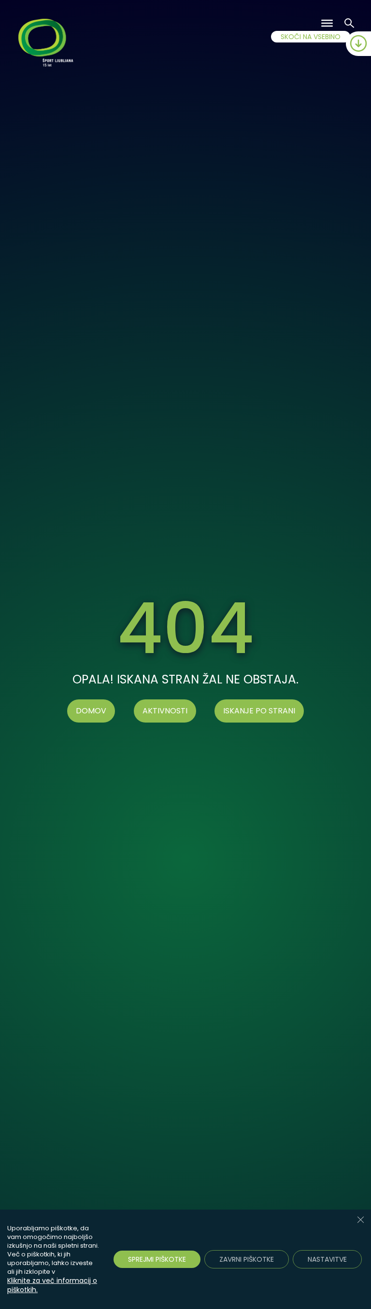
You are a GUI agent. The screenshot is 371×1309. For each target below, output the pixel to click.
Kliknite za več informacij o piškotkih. (52, 1285)
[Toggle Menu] (327, 23)
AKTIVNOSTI (165, 710)
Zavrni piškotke (246, 1259)
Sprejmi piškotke (157, 1259)
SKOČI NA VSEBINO (311, 37)
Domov (91, 710)
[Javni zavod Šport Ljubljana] (47, 44)
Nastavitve (327, 1259)
